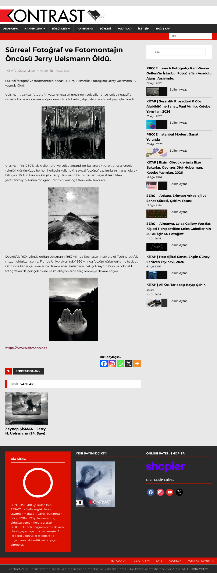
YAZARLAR (124, 28)
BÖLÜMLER (59, 28)
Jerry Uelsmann (28, 371)
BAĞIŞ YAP (163, 28)
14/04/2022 (18, 70)
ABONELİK (175, 560)
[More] (137, 363)
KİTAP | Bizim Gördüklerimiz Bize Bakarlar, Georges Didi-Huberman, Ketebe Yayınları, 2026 (174, 167)
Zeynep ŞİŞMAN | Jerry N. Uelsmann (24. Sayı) (25, 431)
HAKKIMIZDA (33, 28)
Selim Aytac (39, 70)
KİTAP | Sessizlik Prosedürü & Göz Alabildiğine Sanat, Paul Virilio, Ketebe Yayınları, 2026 (178, 106)
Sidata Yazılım (198, 568)
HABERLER (62, 70)
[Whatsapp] (120, 363)
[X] (128, 363)
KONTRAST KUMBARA (201, 560)
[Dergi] (53, 20)
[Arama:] (190, 36)
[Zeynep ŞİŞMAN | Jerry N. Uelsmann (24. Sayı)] (26, 408)
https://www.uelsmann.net (26, 348)
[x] (179, 491)
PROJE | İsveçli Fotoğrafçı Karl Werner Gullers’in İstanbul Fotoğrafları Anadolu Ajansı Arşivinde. (178, 73)
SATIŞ (159, 560)
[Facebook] (104, 363)
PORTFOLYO (85, 28)
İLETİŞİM (143, 28)
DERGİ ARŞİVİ (142, 560)
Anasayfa (10, 28)
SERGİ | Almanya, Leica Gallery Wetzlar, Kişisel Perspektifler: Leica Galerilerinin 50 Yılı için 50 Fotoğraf (178, 229)
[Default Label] (169, 491)
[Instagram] (112, 363)
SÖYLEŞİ (105, 28)
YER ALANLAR (119, 560)
